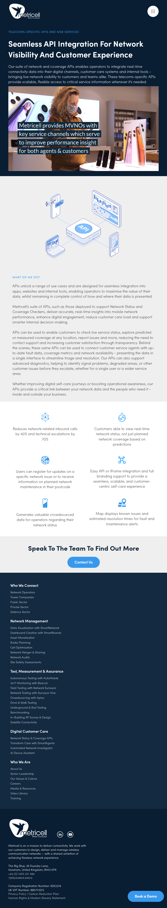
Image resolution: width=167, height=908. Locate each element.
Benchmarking (19, 712)
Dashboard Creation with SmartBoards (35, 633)
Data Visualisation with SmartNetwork (34, 628)
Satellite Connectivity (23, 722)
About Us (16, 769)
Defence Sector (20, 612)
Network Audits (20, 657)
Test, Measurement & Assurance (36, 671)
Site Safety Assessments (25, 662)
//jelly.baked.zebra (20, 878)
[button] (153, 11)
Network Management (29, 620)
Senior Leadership (22, 774)
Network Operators (22, 592)
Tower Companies (22, 597)
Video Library (19, 793)
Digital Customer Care (29, 731)
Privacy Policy (17, 894)
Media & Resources (23, 788)
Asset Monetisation (22, 637)
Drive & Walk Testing (23, 702)
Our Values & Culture (23, 778)
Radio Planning (20, 642)
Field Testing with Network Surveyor (33, 688)
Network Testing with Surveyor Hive (33, 693)
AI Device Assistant (22, 753)
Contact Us (84, 562)
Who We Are (20, 761)
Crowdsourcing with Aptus (27, 698)
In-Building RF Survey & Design (30, 717)
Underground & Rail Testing (28, 707)
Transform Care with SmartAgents (32, 743)
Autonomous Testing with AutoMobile (34, 678)
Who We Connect (24, 585)
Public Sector (18, 602)
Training (15, 798)
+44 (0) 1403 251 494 (21, 874)
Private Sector (19, 607)
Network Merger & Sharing (27, 652)
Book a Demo (146, 896)
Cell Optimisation (21, 647)
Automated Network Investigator (31, 748)
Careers (15, 783)
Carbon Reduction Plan (44, 894)
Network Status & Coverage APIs (31, 738)
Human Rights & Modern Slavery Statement (36, 898)
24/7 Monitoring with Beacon (29, 683)
